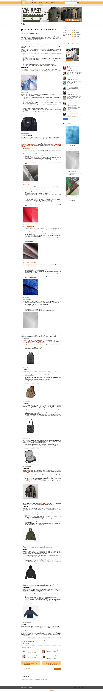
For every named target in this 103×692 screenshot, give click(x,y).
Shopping (40, 2)
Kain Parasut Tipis (27, 299)
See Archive (65, 119)
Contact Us (53, 2)
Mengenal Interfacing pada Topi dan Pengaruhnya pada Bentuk (74, 88)
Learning (28, 2)
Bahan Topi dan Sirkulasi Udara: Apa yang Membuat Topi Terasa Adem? (74, 73)
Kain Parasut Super (27, 184)
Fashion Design (76, 36)
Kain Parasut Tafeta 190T (28, 148)
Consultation (46, 4)
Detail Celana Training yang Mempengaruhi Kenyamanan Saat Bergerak (74, 114)
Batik (65, 32)
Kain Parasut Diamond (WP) (29, 226)
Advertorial (75, 30)
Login (27, 679)
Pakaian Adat (66, 43)
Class (51, 4)
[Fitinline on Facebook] (80, 687)
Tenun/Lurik (75, 43)
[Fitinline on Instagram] (77, 687)
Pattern (36, 4)
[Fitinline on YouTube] (75, 687)
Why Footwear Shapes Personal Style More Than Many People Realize (73, 108)
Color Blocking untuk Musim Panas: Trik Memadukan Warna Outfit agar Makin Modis (74, 82)
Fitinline (51, 690)
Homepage (63, 23)
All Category (66, 30)
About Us (46, 2)
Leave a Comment (57, 668)
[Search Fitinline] (78, 2)
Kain (70, 23)
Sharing (34, 2)
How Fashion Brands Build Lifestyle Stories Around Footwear (74, 77)
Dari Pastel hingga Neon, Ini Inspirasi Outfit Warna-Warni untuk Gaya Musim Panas (74, 67)
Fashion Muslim (67, 38)
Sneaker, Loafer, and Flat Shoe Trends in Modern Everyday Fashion (74, 92)
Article (41, 4)
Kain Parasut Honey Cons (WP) (29, 262)
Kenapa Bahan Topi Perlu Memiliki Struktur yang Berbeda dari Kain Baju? (74, 103)
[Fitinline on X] (82, 687)
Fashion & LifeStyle (76, 34)
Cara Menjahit (76, 32)
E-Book (32, 4)
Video (28, 4)
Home (22, 687)
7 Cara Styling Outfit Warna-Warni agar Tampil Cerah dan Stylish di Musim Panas (74, 97)
